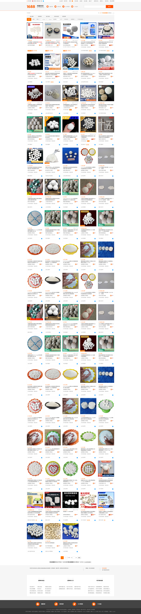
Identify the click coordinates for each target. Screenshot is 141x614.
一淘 (61, 611)
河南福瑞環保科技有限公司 (49, 139)
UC (94, 611)
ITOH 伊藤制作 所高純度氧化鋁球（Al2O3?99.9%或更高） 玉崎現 (106, 199)
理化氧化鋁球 (40, 590)
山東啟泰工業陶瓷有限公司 (32, 76)
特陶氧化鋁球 (47, 592)
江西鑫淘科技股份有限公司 (49, 76)
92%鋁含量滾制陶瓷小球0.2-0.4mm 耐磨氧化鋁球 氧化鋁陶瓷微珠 (70, 293)
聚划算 (58, 611)
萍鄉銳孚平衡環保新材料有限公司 (85, 107)
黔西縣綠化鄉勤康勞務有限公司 (109, 592)
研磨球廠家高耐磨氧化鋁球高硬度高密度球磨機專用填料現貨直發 (106, 481)
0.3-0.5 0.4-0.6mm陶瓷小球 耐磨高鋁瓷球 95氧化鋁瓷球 (70, 262)
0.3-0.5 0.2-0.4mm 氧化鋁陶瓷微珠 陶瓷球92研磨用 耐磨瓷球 (52, 449)
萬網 (91, 611)
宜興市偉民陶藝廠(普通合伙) (32, 45)
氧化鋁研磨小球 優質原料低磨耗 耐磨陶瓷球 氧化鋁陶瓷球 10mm (35, 262)
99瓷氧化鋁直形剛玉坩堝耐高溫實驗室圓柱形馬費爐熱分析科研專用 (52, 512)
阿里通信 (88, 611)
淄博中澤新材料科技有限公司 (67, 170)
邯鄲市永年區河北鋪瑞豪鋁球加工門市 (74, 588)
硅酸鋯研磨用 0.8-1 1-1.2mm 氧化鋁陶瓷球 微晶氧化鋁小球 (35, 230)
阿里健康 (106, 611)
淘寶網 (52, 611)
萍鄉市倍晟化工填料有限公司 (49, 45)
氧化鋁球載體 (32, 588)
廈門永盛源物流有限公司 (108, 590)
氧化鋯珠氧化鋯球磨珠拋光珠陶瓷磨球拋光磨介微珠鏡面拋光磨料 (35, 168)
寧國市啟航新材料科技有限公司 (103, 76)
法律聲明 (69, 609)
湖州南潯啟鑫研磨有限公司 (67, 45)
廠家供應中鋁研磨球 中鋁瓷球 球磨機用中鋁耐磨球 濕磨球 (106, 105)
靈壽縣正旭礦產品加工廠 (85, 514)
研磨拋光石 (69, 46)
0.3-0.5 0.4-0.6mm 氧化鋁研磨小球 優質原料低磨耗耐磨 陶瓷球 (70, 449)
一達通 (110, 611)
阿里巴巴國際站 (35, 611)
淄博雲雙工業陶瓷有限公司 (85, 170)
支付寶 (97, 611)
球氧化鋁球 (39, 586)
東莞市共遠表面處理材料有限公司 (32, 170)
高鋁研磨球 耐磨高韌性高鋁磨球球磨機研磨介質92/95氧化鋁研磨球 (52, 74)
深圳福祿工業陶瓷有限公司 (49, 514)
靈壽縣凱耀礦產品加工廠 (67, 514)
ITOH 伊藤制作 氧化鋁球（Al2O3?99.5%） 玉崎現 (106, 168)
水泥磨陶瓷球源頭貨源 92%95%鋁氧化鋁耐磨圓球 (88, 230)
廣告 (59, 43)
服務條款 (73, 609)
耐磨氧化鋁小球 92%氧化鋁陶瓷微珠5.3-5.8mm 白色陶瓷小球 (88, 481)
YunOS (84, 611)
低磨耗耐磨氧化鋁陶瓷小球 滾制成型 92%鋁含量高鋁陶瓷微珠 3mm (35, 481)
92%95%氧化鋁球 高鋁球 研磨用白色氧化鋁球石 (52, 137)
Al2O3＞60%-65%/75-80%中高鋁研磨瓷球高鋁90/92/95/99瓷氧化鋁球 (70, 199)
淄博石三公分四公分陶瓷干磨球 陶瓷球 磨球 (35, 74)
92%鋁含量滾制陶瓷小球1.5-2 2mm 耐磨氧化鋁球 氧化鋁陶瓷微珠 (88, 418)
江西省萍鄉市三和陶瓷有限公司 (103, 483)
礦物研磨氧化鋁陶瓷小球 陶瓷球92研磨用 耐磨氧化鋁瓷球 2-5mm (35, 449)
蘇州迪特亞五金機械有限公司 (49, 170)
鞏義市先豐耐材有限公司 (103, 139)
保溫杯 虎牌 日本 (91, 586)
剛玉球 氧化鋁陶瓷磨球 (49, 542)
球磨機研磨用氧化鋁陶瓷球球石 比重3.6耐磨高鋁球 (88, 137)
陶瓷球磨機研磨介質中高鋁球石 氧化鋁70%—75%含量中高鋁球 (106, 230)
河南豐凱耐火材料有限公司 (85, 139)
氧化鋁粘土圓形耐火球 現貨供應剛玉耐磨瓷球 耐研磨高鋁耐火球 (35, 137)
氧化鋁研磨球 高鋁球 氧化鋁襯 (36, 590)
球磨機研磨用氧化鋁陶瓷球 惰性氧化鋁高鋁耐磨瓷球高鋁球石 (52, 199)
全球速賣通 (48, 611)
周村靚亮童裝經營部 (92, 592)
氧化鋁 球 (39, 588)
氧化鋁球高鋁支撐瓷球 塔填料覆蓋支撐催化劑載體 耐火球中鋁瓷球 (88, 512)
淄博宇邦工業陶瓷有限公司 (85, 76)
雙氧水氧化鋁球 (33, 592)
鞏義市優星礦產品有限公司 (32, 139)
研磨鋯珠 (73, 46)
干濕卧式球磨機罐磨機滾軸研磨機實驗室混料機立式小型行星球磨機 (35, 512)
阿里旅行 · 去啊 (66, 611)
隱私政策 (78, 609)
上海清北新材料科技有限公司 (67, 107)
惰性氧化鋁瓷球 (52, 46)
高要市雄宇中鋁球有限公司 (79, 586)
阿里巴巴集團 (28, 611)
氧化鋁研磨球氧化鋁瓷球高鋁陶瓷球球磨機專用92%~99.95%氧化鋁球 (88, 105)
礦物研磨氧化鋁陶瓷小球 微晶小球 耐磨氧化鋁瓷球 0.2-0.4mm (88, 262)
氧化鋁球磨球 (91, 568)
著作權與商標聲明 (63, 609)
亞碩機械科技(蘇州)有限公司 (101, 590)
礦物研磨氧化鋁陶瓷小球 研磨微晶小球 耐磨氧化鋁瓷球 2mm (106, 262)
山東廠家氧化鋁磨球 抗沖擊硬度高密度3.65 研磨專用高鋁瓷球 (35, 105)
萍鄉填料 (57, 46)
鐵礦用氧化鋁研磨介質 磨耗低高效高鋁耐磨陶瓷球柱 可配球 (70, 543)
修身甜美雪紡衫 (99, 592)
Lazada (113, 611)
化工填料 (47, 46)
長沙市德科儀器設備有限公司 (49, 545)
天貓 (55, 611)
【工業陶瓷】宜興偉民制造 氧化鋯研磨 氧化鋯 (35, 43)
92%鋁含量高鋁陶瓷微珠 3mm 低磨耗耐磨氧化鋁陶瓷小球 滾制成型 (52, 481)
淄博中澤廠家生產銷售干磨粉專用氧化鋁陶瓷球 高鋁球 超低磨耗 (35, 543)
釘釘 (102, 611)
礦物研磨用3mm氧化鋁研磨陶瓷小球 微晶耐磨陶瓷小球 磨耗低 (88, 449)
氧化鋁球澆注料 (48, 588)
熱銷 (41, 43)
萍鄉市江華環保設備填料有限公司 (85, 45)
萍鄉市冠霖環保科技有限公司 (103, 45)
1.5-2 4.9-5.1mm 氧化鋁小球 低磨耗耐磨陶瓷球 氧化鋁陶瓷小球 (35, 293)
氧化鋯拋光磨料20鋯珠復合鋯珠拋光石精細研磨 (70, 43)
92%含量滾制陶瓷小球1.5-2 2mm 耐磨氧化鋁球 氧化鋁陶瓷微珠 (106, 418)
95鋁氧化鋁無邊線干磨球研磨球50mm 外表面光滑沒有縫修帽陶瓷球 (88, 199)
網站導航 (93, 609)
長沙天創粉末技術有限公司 (103, 514)
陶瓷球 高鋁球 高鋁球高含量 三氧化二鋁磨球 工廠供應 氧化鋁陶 (106, 74)
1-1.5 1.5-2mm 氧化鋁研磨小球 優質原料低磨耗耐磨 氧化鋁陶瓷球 (88, 168)
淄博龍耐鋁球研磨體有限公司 (64, 588)
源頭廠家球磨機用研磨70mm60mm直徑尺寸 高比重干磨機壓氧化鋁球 (70, 137)
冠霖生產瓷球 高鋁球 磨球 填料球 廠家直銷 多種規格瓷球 (106, 43)
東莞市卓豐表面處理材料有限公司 (32, 201)
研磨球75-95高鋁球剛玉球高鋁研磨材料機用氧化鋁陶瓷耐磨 (70, 74)
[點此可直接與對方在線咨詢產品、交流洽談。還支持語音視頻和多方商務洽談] (95, 50)
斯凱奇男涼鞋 (106, 586)
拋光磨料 (65, 46)
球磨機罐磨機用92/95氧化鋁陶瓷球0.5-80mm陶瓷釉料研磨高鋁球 (70, 105)
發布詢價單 (104, 568)
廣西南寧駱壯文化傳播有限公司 (109, 588)
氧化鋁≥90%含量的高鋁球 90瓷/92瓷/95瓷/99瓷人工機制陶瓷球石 (70, 230)
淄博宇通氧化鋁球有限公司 (64, 586)
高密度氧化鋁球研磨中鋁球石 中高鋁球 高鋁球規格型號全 (52, 230)
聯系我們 (88, 609)
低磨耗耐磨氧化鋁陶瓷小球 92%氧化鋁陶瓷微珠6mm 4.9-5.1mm (70, 481)
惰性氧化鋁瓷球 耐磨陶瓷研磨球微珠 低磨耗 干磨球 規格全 (52, 105)
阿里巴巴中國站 (42, 611)
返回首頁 (82, 562)
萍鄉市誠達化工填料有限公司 (103, 107)
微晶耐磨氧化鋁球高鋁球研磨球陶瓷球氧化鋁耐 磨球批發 (70, 168)
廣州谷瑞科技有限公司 (32, 514)
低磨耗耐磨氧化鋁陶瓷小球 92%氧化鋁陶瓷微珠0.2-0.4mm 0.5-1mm (106, 449)
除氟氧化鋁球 (40, 592)
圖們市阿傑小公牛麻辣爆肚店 (94, 590)
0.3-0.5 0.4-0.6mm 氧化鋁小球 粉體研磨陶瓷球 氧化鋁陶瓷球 (52, 293)
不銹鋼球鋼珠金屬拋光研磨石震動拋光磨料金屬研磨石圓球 (35, 199)
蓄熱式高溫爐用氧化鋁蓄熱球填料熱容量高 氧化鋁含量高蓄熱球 (106, 137)
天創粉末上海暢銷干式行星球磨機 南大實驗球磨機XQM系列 (106, 512)
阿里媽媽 (72, 611)
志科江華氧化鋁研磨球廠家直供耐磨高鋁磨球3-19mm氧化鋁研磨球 (88, 43)
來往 (100, 611)
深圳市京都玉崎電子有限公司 (103, 170)
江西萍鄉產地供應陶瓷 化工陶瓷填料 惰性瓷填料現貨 (52, 43)
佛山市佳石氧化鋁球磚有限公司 (73, 586)
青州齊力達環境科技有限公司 (101, 588)
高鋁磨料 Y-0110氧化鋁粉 (68, 511)
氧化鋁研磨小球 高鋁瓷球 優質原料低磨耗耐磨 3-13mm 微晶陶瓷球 (52, 262)
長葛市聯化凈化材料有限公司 (67, 76)
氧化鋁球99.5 (32, 586)
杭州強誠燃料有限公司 (92, 588)
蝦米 (75, 611)
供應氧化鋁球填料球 (49, 586)
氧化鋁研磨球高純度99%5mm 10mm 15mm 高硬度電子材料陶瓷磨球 (88, 74)
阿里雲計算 (79, 611)
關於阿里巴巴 (83, 609)
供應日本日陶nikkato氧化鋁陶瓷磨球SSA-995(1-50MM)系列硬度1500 (52, 168)
